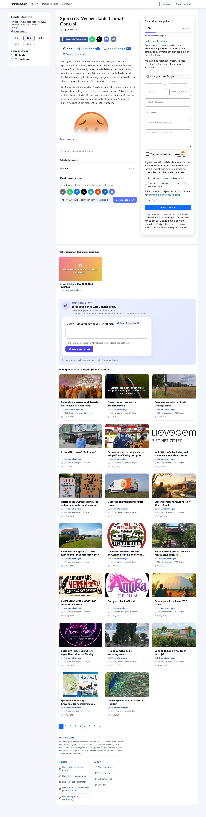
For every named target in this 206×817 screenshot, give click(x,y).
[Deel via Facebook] (77, 192)
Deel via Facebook (76, 39)
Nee (157, 200)
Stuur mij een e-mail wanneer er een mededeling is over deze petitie (169, 184)
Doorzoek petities (51, 4)
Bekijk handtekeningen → (156, 35)
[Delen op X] (99, 39)
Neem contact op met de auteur (79, 151)
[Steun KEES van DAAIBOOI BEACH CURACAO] (80, 275)
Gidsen (63, 762)
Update (64, 168)
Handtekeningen (118, 48)
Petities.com (19, 3)
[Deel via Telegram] (91, 192)
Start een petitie (183, 4)
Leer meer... (20, 31)
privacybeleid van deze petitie (164, 194)
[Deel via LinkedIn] (105, 192)
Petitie (68, 48)
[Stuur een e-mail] (106, 39)
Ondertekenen (168, 207)
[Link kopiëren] (113, 39)
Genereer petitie (81, 349)
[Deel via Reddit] (98, 192)
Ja (149, 200)
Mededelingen (89, 48)
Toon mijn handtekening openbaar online (165, 178)
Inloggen (166, 4)
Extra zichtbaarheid (75, 54)
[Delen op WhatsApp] (92, 39)
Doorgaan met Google (162, 76)
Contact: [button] (66, 4)
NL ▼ (36, 4)
